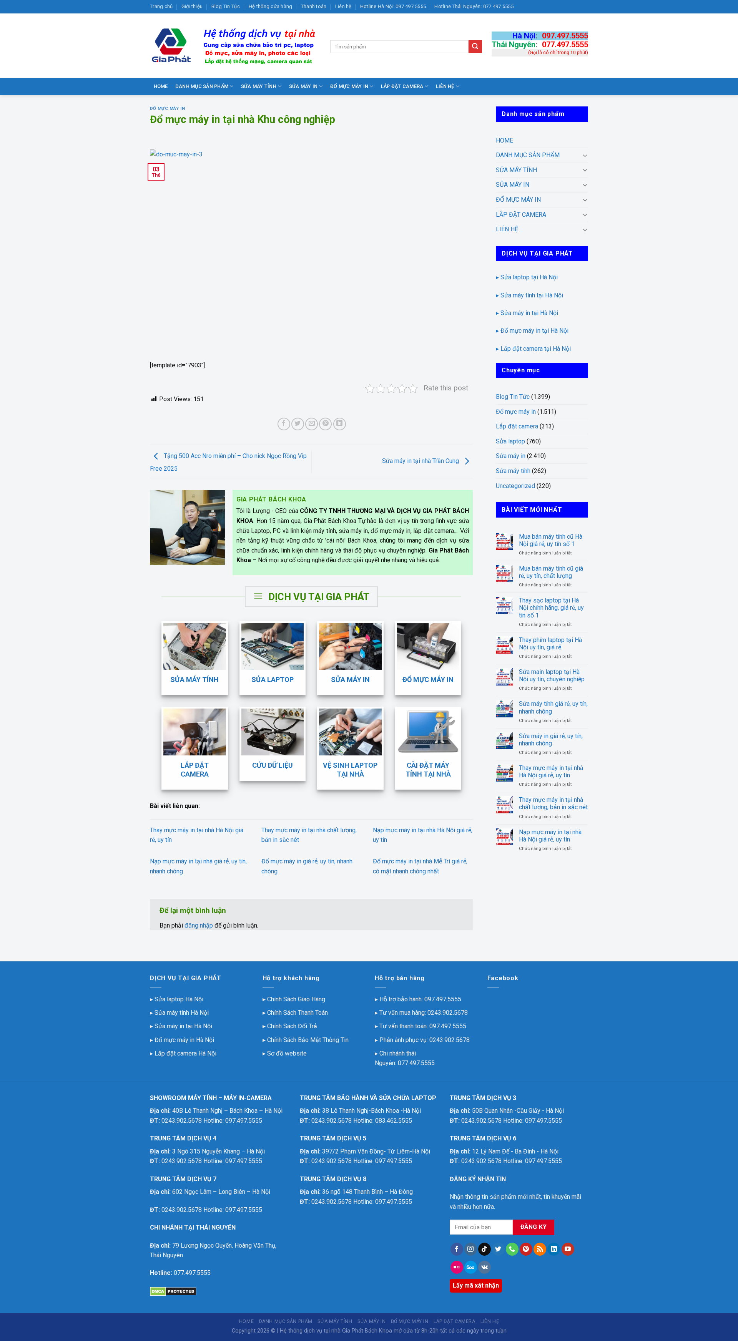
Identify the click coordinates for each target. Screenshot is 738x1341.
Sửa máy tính (513, 471)
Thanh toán (314, 6)
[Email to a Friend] (311, 424)
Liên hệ (343, 6)
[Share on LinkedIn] (339, 424)
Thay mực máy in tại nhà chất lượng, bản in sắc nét (553, 803)
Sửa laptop (510, 441)
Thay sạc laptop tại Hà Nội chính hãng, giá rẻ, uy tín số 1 (551, 608)
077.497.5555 (565, 44)
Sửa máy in (510, 456)
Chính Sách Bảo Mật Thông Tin (308, 1040)
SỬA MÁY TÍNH (258, 86)
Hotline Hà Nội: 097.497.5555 (393, 6)
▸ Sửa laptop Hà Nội (176, 999)
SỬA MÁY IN (303, 86)
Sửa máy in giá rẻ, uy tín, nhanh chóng (551, 739)
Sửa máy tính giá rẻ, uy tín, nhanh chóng (553, 707)
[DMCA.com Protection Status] (173, 1291)
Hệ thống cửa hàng (270, 6)
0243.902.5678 (447, 1012)
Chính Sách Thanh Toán (297, 1012)
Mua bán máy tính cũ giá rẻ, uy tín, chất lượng (551, 572)
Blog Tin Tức (225, 6)
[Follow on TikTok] (484, 1249)
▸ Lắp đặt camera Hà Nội (183, 1053)
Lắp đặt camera (517, 426)
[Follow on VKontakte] (484, 1267)
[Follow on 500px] (470, 1267)
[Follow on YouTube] (568, 1249)
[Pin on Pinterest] (325, 424)
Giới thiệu (192, 6)
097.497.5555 (565, 35)
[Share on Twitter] (297, 424)
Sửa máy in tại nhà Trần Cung (421, 461)
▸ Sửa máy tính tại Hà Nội (529, 295)
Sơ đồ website (287, 1053)
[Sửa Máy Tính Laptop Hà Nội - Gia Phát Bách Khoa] (234, 46)
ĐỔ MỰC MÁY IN (349, 86)
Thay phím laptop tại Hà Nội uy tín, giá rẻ (550, 643)
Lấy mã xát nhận (476, 1285)
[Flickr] (456, 1267)
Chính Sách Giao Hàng (296, 999)
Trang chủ (161, 6)
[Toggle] (585, 155)
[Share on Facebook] (284, 424)
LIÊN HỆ (445, 86)
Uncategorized (515, 486)
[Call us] (512, 1249)
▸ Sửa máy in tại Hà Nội (527, 313)
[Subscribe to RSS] (540, 1249)
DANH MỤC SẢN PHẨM (201, 86)
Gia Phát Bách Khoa (367, 1331)
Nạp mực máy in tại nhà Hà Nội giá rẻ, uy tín (550, 835)
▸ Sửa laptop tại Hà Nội (527, 277)
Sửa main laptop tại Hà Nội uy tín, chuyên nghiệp (552, 675)
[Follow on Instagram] (470, 1249)
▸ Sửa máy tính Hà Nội (179, 1012)
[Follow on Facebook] (456, 1249)
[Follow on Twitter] (498, 1249)
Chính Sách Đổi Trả (292, 1026)
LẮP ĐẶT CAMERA (402, 86)
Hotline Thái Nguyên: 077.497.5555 (473, 6)
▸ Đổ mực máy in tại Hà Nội (532, 330)
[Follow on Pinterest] (526, 1249)
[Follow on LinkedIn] (553, 1249)
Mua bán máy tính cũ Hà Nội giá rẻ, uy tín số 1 (550, 540)
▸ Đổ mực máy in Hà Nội (182, 1040)
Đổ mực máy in (167, 108)
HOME (161, 86)
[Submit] (475, 46)
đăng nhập (198, 925)
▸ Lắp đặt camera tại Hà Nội (533, 348)
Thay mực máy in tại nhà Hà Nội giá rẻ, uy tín (551, 771)
